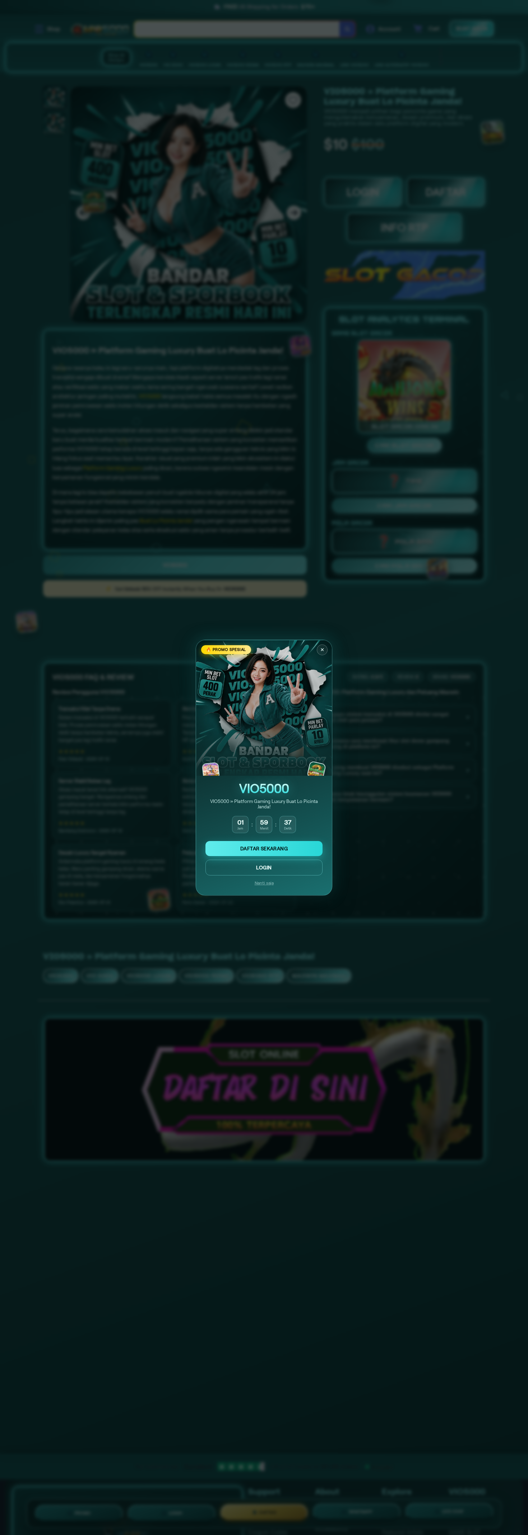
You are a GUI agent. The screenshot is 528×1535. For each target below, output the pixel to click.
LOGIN (264, 867)
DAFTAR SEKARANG (264, 848)
